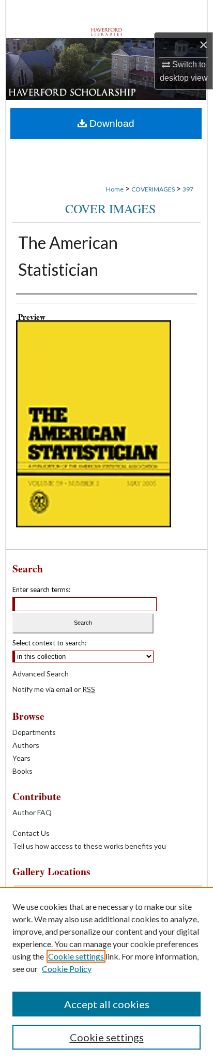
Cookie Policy (67, 969)
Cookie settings (76, 956)
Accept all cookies (106, 1004)
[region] (106, 974)
